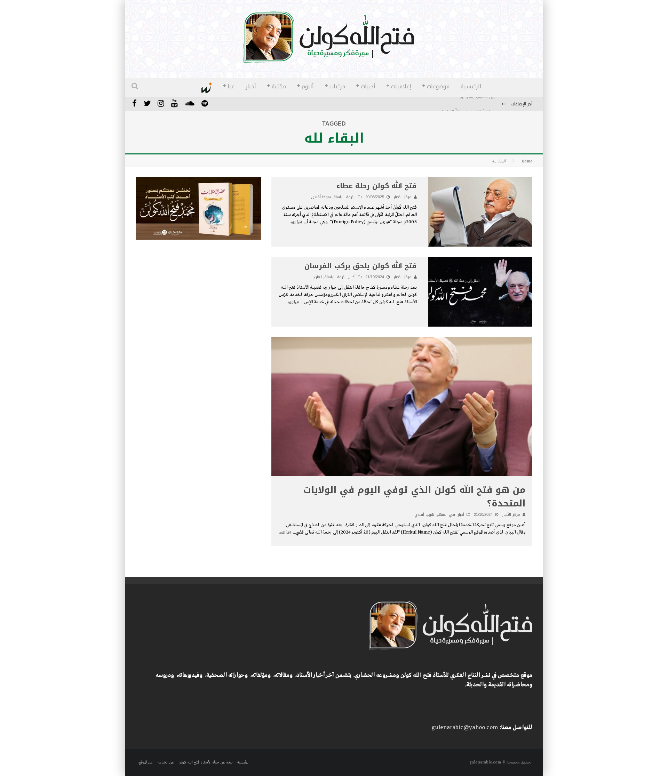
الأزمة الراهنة (344, 197)
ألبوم (308, 86)
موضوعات (438, 86)
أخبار (251, 86)
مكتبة (279, 86)
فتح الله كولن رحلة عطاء (376, 185)
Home (527, 161)
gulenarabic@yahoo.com (464, 727)
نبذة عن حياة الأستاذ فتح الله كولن (205, 762)
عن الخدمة (165, 762)
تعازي (317, 277)
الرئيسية (471, 86)
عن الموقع (145, 762)
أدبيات (368, 86)
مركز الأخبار (402, 197)
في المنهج (446, 514)
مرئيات (337, 86)
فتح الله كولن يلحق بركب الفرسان (360, 265)
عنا (231, 86)
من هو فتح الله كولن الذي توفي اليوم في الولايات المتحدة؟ (414, 496)
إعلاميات (401, 86)
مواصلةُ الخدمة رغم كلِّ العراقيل (467, 104)
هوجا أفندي (321, 197)
